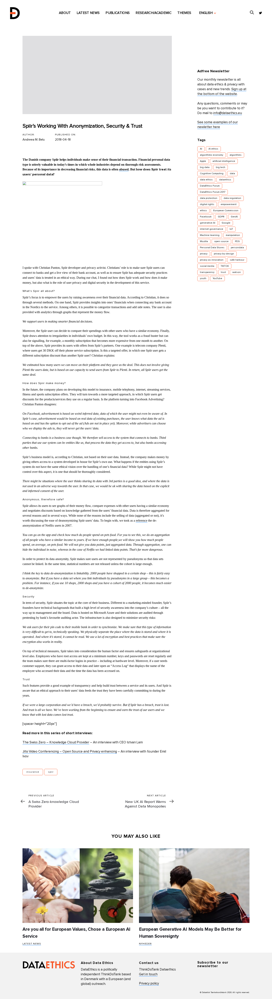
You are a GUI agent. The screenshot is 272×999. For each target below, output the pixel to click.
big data (204, 167)
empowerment (229, 204)
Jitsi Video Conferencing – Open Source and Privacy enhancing (70, 751)
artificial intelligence (223, 161)
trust (223, 272)
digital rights (207, 204)
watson (236, 272)
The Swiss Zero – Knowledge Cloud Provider (56, 742)
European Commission (225, 210)
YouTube (217, 278)
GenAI (234, 217)
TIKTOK (225, 266)
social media (207, 266)
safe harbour (237, 260)
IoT (231, 229)
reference (141, 520)
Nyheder (145, 944)
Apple (203, 161)
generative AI (207, 223)
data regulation (232, 198)
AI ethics (213, 149)
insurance (32, 772)
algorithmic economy (211, 155)
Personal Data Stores (212, 247)
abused (124, 169)
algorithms (236, 155)
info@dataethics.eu (227, 113)
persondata (237, 247)
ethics (203, 210)
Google (226, 223)
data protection (208, 198)
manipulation (233, 235)
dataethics (225, 180)
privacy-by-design (224, 254)
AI (201, 149)
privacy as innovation (211, 260)
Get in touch (148, 974)
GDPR (221, 217)
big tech (220, 167)
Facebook (205, 217)
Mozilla (204, 241)
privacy (203, 254)
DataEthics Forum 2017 (212, 192)
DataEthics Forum (210, 186)
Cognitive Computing (211, 173)
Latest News (32, 944)
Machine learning (209, 235)
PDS (237, 241)
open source (221, 241)
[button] (207, 13)
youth (203, 278)
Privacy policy (149, 983)
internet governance (211, 229)
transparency (207, 272)
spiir (51, 772)
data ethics (206, 180)
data (232, 173)
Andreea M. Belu (34, 139)
